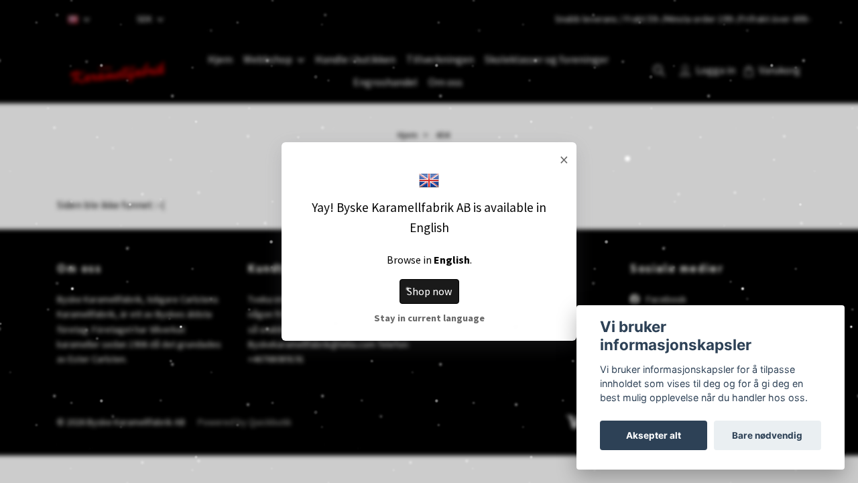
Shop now (429, 291)
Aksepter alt (653, 435)
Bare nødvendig (767, 435)
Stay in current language (429, 318)
